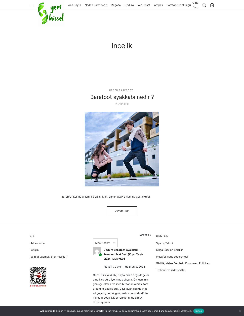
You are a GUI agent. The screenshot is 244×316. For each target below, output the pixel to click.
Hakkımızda (37, 243)
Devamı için (122, 210)
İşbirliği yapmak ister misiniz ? (49, 256)
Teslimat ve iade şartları (171, 270)
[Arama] (204, 5)
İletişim (34, 249)
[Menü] (32, 5)
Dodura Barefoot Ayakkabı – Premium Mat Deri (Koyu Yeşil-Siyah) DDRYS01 (124, 254)
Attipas (158, 5)
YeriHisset (144, 5)
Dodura (129, 5)
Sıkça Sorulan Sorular (169, 249)
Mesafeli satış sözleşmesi (172, 256)
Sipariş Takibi (164, 243)
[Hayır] (240, 311)
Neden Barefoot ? (96, 5)
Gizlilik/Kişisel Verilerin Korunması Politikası (183, 263)
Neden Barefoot (121, 90)
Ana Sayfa (74, 5)
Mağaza (116, 5)
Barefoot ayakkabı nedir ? (122, 97)
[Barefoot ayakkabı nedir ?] (122, 149)
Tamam (198, 311)
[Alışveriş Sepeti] (212, 5)
